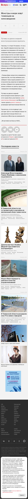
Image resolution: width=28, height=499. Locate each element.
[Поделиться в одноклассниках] (14, 25)
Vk (2, 139)
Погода (2, 424)
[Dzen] (19, 441)
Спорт (2, 415)
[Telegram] (14, 441)
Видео (2, 428)
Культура (16, 411)
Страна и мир (4, 420)
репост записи (15, 102)
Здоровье (16, 420)
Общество (11, 10)
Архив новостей (4, 432)
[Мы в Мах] (15, 5)
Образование (17, 415)
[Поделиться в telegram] (22, 25)
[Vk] (3, 441)
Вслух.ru (5, 5)
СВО (2, 404)
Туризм (15, 418)
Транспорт (3, 407)
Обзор (15, 409)
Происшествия (17, 404)
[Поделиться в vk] (5, 25)
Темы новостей (17, 430)
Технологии (3, 418)
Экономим (16, 406)
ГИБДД (15, 434)
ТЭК (15, 422)
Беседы (3, 406)
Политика (3, 411)
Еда (15, 424)
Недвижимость (4, 409)
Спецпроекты (17, 432)
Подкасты (16, 413)
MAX (16, 139)
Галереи (16, 428)
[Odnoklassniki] (8, 441)
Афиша (2, 417)
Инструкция (3, 422)
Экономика (16, 417)
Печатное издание (5, 434)
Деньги (2, 413)
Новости (6, 10)
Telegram (11, 137)
